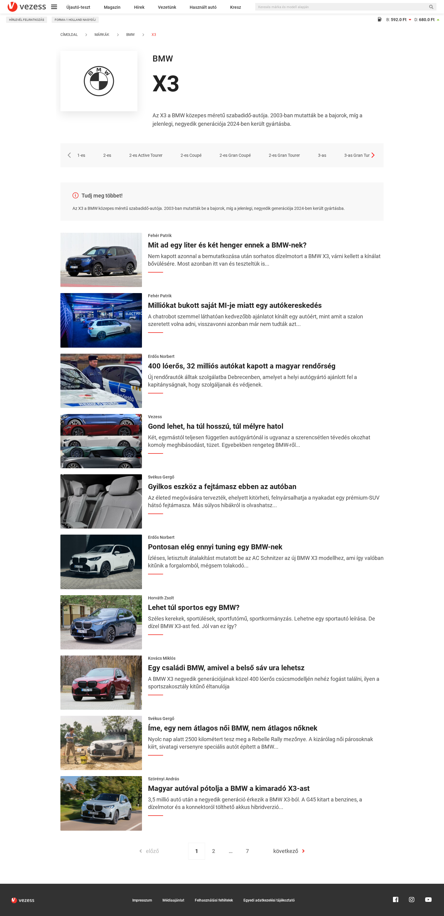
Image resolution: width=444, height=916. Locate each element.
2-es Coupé (191, 155)
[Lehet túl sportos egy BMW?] (101, 621)
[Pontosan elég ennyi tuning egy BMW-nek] (101, 561)
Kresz (235, 7)
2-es (107, 155)
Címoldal (69, 35)
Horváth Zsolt (161, 597)
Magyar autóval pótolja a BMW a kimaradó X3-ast (229, 788)
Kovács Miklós (161, 658)
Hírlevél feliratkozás (26, 19)
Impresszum (142, 900)
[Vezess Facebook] (395, 886)
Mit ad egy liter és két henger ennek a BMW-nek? (227, 245)
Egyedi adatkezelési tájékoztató (269, 900)
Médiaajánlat (173, 900)
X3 (153, 35)
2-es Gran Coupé (235, 155)
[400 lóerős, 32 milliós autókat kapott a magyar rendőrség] (101, 380)
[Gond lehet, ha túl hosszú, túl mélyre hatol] (101, 440)
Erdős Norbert (161, 356)
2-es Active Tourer (145, 155)
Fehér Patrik (160, 235)
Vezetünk (167, 7)
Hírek (139, 7)
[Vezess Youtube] (427, 886)
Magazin (112, 7)
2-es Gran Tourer (284, 155)
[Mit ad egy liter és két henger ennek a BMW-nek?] (101, 259)
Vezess (155, 416)
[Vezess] (27, 7)
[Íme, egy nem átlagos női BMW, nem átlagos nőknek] (101, 742)
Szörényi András (163, 778)
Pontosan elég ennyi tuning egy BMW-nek (215, 547)
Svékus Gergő (161, 477)
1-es (81, 155)
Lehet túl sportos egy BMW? (194, 607)
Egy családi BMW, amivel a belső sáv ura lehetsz (226, 668)
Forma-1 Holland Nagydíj (75, 19)
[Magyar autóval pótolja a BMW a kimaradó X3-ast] (101, 803)
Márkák (102, 35)
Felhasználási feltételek (214, 900)
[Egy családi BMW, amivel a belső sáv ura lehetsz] (101, 682)
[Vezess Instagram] (411, 886)
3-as (322, 155)
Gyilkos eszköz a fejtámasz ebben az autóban (222, 486)
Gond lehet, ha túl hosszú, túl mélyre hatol (215, 426)
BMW (130, 35)
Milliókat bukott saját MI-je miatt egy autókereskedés (235, 305)
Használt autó (203, 7)
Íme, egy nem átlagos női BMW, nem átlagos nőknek (232, 728)
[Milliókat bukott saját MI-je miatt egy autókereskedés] (101, 320)
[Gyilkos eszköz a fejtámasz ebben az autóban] (101, 500)
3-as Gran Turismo (361, 155)
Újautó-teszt (78, 7)
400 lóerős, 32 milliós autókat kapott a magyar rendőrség (242, 366)
